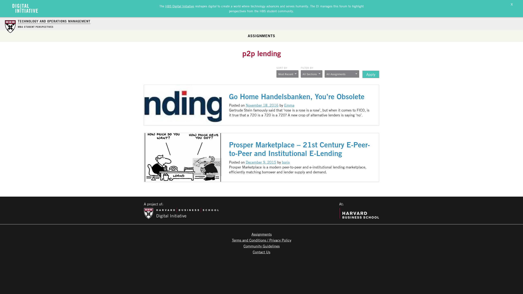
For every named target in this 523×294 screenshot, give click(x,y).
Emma (289, 105)
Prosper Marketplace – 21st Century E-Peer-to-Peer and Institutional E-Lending (299, 149)
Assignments (261, 35)
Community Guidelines (262, 246)
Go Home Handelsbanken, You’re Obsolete (296, 96)
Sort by (281, 67)
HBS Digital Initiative (179, 6)
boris (286, 162)
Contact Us (261, 252)
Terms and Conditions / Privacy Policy (261, 240)
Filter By (307, 67)
